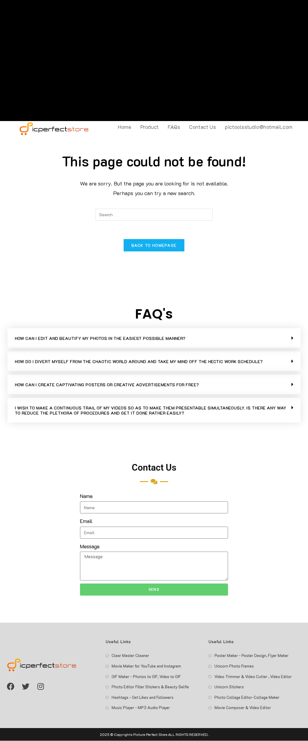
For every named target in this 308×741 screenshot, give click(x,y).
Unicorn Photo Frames (234, 665)
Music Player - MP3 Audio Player (141, 707)
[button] (154, 338)
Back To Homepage (154, 245)
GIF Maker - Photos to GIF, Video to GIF (146, 676)
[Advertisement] (154, 60)
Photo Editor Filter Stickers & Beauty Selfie (150, 686)
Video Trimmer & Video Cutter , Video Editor (253, 676)
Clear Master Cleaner (130, 655)
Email (86, 521)
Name (86, 496)
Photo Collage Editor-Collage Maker (246, 697)
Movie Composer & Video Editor (242, 707)
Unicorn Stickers (229, 686)
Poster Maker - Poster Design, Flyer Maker (251, 655)
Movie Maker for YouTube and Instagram (146, 665)
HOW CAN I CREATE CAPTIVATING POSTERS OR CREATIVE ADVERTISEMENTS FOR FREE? (107, 385)
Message (90, 546)
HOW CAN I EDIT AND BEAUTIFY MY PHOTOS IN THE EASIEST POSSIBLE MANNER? (100, 338)
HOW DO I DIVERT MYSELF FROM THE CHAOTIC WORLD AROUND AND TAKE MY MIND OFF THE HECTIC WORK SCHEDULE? (139, 361)
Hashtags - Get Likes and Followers (143, 697)
